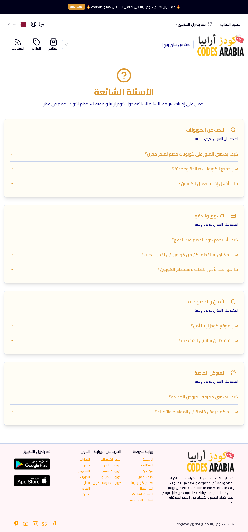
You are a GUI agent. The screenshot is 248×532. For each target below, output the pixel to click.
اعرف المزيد (76, 6)
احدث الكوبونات (111, 459)
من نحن (147, 471)
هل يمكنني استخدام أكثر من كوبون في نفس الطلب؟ (189, 255)
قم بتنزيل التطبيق (192, 24)
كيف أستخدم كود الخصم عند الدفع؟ (205, 240)
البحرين (85, 488)
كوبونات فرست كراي (107, 483)
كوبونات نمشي (110, 471)
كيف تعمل (145, 477)
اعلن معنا (146, 488)
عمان (86, 494)
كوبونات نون (112, 465)
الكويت (85, 477)
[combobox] (16, 24)
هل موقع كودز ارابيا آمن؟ (214, 326)
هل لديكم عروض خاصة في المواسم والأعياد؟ (196, 412)
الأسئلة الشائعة (142, 494)
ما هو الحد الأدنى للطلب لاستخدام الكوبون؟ (198, 269)
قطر (87, 483)
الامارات (85, 459)
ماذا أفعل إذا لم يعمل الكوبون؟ (208, 183)
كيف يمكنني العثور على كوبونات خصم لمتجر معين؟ (191, 154)
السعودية (83, 471)
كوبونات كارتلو (111, 477)
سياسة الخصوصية (141, 500)
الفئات (36, 48)
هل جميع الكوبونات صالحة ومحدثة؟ (205, 169)
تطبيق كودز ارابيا (142, 483)
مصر (87, 465)
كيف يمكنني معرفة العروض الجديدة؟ (203, 397)
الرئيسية (148, 459)
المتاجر (53, 48)
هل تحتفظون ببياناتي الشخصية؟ (208, 341)
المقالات (18, 48)
